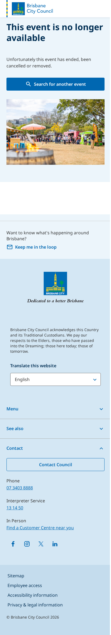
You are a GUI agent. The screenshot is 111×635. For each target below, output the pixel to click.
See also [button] (14, 428)
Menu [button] (12, 409)
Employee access (25, 585)
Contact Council (55, 465)
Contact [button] (14, 448)
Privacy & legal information (35, 605)
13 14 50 (14, 508)
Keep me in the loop (36, 247)
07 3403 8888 (19, 488)
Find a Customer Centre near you (40, 528)
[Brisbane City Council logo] (29, 8)
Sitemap (16, 576)
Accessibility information (33, 595)
